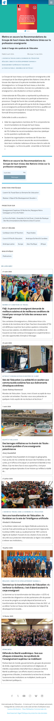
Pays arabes (31, 233)
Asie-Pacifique (32, 244)
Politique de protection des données (34, 713)
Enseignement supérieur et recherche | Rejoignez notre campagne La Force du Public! (23, 211)
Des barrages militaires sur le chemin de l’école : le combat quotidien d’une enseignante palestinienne (27, 439)
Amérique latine (8, 244)
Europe (20, 244)
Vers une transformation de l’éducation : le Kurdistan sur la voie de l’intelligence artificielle (27, 509)
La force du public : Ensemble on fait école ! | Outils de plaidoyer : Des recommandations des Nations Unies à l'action (26, 219)
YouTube (23, 695)
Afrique (43, 244)
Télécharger (14, 177)
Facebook (11, 695)
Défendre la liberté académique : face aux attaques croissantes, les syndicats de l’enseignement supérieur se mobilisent (27, 648)
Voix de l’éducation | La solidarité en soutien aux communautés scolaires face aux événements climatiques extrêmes (27, 371)
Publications (7, 256)
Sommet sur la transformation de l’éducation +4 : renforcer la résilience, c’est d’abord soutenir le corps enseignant (27, 578)
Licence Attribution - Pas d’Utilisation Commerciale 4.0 (27, 709)
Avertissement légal (14, 713)
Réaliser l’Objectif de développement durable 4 (19, 198)
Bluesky (36, 695)
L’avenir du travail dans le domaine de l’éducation (21, 192)
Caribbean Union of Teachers (13, 233)
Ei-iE (3, 3)
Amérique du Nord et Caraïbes (36, 238)
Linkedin (42, 695)
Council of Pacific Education (12, 238)
